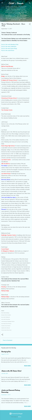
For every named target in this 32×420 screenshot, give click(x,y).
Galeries (19, 416)
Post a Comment (7, 340)
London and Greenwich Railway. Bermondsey (10, 391)
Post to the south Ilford (7, 50)
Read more (27, 366)
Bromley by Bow (6, 352)
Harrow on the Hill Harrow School (11, 371)
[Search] (30, 3)
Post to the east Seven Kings (9, 48)
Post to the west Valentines (8, 46)
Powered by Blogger (17, 413)
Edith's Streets (16, 3)
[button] (30, 24)
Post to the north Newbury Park (9, 44)
